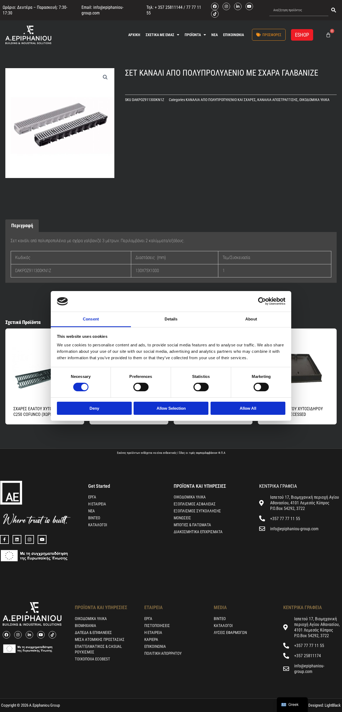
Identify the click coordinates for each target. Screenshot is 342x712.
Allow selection (171, 408)
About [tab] (251, 319)
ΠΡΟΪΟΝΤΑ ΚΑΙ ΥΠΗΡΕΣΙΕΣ (200, 486)
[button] (105, 77)
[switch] (141, 387)
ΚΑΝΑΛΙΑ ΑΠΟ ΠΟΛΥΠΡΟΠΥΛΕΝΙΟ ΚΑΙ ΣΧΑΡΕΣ (221, 100)
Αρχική (134, 35)
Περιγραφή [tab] (22, 225)
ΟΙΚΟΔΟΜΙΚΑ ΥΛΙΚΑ (314, 100)
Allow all (248, 408)
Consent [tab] (91, 319)
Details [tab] (171, 319)
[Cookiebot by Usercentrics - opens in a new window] (262, 301)
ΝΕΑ (214, 35)
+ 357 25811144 (168, 7)
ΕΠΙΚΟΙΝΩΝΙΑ (233, 35)
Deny (94, 408)
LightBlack (332, 705)
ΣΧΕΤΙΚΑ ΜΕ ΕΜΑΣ (160, 35)
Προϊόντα (193, 35)
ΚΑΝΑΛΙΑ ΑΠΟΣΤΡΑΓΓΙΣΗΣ (277, 100)
